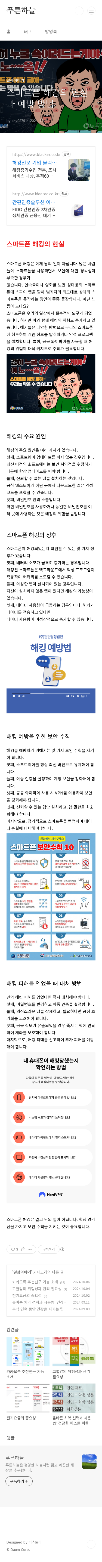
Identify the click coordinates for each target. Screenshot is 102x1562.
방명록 (51, 31)
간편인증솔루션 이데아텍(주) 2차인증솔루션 (34, 202)
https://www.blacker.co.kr (36, 154)
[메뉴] (91, 11)
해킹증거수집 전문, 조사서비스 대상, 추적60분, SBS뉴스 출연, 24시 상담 (34, 173)
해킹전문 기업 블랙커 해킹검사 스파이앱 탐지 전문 (34, 162)
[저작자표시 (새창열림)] (62, 1249)
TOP (91, 1544)
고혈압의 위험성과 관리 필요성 (36, 1288)
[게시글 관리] (30, 1249)
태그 (28, 31)
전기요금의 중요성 (27, 1295)
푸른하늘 (21, 11)
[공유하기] (23, 1249)
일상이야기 (22, 1272)
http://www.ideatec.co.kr (35, 194)
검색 (79, 11)
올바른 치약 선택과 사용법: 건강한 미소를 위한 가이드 (39, 1305)
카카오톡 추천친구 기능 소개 (35, 1281)
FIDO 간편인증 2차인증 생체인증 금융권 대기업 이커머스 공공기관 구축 (33, 212)
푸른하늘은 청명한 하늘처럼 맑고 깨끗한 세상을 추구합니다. (39, 1467)
